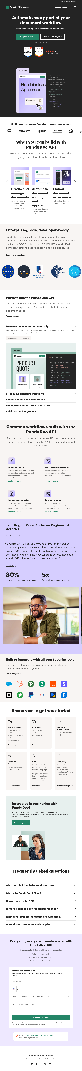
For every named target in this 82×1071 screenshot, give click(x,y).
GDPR (44, 1058)
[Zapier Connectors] (53, 684)
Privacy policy (30, 1058)
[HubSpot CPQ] (20, 684)
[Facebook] (36, 1064)
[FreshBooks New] (64, 695)
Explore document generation (18, 338)
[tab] (39, 648)
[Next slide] (75, 182)
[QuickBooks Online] (20, 695)
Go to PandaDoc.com (68, 1)
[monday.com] (42, 684)
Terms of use (38, 1058)
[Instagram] (45, 1064)
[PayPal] (31, 695)
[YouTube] (50, 1064)
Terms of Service (39, 1022)
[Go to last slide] (7, 182)
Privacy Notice (50, 1022)
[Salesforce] (9, 684)
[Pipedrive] (31, 684)
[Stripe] (64, 684)
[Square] (9, 695)
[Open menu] (75, 7)
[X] (41, 1064)
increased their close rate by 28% (39, 1035)
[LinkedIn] (32, 1064)
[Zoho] (42, 695)
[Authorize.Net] (53, 695)
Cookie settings (51, 1058)
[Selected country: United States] (14, 989)
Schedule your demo (41, 1017)
